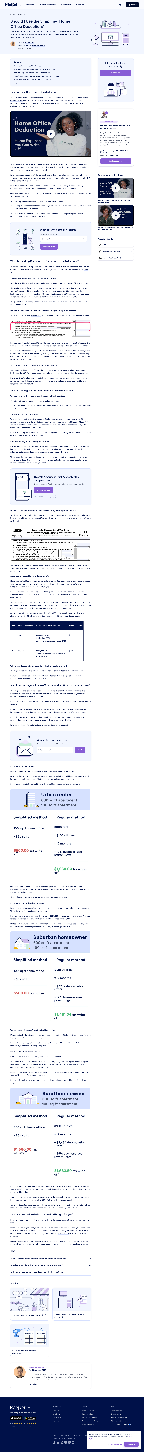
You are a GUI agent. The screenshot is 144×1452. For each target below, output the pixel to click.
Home (12, 15)
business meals (17, 189)
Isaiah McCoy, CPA (38, 45)
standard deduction (27, 384)
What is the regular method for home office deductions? (33, 73)
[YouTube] (73, 1442)
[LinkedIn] (54, 1442)
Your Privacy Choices (119, 1424)
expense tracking (47, 1241)
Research (56, 1421)
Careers (56, 1411)
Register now (114, 161)
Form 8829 (23, 515)
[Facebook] (62, 1442)
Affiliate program (59, 1417)
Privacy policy (116, 1414)
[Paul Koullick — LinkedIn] (43, 1370)
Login (120, 5)
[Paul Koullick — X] (45, 1370)
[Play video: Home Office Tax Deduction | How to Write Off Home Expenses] (50, 134)
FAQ (15, 83)
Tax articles (21, 15)
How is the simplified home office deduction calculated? (36, 1265)
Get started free (43, 490)
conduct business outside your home (38, 186)
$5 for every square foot (51, 283)
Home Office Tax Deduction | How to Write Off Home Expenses (114, 201)
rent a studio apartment (31, 771)
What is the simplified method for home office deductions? (34, 69)
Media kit (56, 1414)
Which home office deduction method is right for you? (33, 79)
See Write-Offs (49, 247)
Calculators (65, 4)
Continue (131, 1444)
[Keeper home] (13, 5)
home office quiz (41, 518)
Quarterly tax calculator (91, 1421)
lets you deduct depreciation (59, 671)
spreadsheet (63, 1233)
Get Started (115, 73)
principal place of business (42, 103)
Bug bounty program (119, 1417)
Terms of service (117, 1411)
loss (86, 346)
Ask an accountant (89, 1424)
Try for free (132, 5)
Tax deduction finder (90, 1417)
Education (79, 4)
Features (30, 4)
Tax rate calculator (89, 1414)
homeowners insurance (47, 924)
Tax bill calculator (88, 1411)
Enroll (80, 750)
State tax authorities (119, 1421)
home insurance (38, 373)
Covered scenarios (47, 4)
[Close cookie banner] (138, 1434)
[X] (69, 1442)
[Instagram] (58, 1442)
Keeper (38, 457)
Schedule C (36, 315)
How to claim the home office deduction (28, 66)
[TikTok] (65, 1442)
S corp (15, 521)
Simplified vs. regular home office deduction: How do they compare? (38, 76)
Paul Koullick (29, 42)
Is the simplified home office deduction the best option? (36, 1272)
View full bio (33, 1384)
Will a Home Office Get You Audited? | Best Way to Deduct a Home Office (115, 229)
